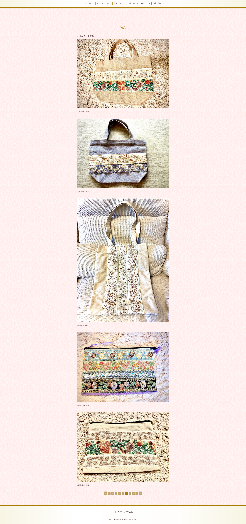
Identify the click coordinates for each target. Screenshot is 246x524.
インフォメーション (104, 3)
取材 (154, 3)
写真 (115, 3)
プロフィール (145, 3)
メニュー (122, 3)
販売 (160, 3)
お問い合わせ (133, 3)
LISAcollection (123, 512)
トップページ (89, 3)
